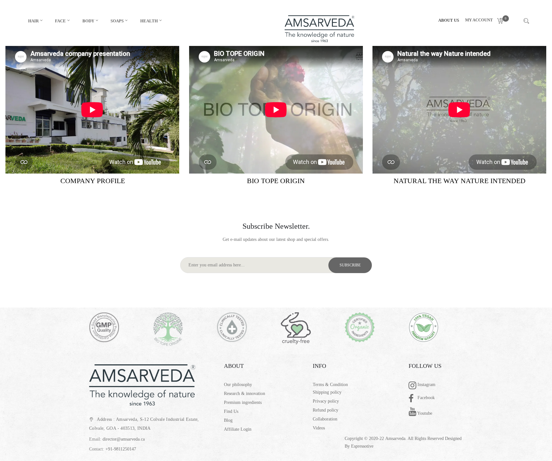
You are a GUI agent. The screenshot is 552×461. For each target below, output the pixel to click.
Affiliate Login (237, 429)
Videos (319, 428)
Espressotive (362, 446)
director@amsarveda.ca (124, 439)
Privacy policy (326, 401)
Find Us (231, 411)
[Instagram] (413, 386)
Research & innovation (244, 393)
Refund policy (325, 410)
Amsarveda (395, 438)
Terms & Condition (330, 384)
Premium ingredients (243, 402)
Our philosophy (238, 384)
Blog (228, 420)
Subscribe (350, 265)
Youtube (424, 413)
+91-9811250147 (120, 449)
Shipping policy (327, 392)
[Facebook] (413, 399)
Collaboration (325, 419)
